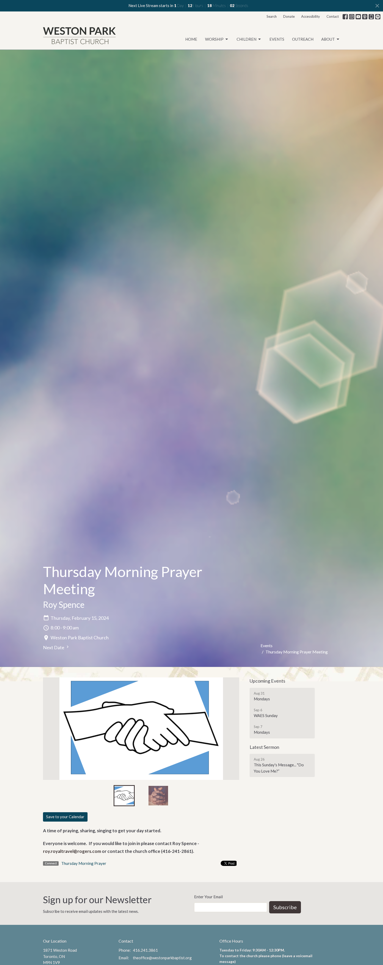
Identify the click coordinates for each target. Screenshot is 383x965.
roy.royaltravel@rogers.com (72, 851)
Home (191, 39)
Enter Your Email (208, 896)
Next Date (54, 647)
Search (272, 16)
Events (276, 39)
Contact (332, 16)
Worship (214, 39)
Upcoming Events (267, 681)
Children (246, 39)
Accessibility (310, 16)
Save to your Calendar (65, 816)
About (328, 39)
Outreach (302, 39)
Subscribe (285, 907)
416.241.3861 (145, 950)
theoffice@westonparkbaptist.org (162, 957)
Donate (289, 16)
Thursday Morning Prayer (83, 863)
